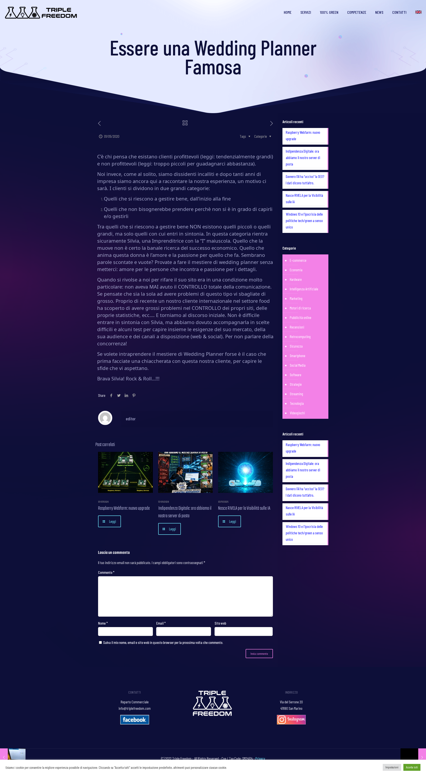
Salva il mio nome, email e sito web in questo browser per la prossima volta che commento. (163, 642)
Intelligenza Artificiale (304, 289)
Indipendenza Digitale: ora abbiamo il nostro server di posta (184, 512)
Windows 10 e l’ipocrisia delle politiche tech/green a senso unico (304, 220)
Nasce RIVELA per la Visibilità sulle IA (244, 508)
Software (295, 374)
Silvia (133, 240)
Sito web (220, 623)
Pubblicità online (300, 317)
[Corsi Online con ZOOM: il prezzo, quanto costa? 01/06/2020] (413, 757)
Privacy (260, 758)
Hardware (296, 279)
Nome (103, 623)
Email (161, 623)
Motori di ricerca (300, 308)
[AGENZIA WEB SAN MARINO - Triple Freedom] (41, 12)
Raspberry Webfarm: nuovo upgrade (124, 508)
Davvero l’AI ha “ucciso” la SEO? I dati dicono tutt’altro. (305, 179)
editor (131, 418)
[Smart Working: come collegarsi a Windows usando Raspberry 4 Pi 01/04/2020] (13, 757)
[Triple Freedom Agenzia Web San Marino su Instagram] (291, 723)
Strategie (296, 384)
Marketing (296, 298)
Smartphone (297, 355)
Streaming (296, 393)
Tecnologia (297, 403)
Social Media (298, 365)
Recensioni (297, 327)
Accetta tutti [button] (412, 767)
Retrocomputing (300, 336)
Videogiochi (297, 413)
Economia (296, 270)
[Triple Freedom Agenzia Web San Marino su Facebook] (134, 723)
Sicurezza (296, 346)
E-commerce (298, 260)
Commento (106, 572)
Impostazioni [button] (391, 767)
